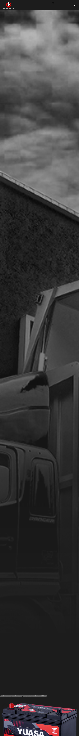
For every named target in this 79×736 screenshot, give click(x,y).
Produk (17, 696)
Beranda (6, 696)
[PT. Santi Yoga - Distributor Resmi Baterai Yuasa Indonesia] (7, 5)
